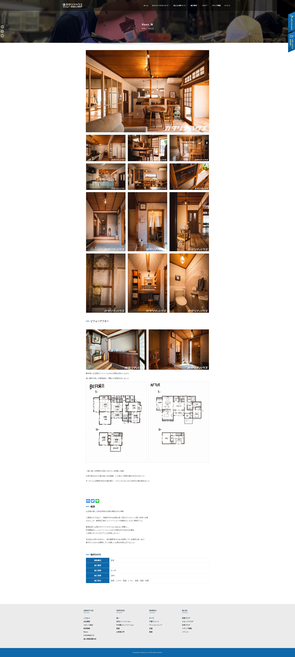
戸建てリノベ (154, 621)
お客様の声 (120, 632)
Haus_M (150, 28)
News (86, 632)
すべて (151, 618)
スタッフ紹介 (88, 625)
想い (118, 618)
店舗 (150, 628)
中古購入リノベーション (125, 625)
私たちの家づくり (180, 5)
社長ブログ (186, 625)
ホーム (146, 5)
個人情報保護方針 (90, 639)
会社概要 (87, 621)
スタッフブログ (187, 621)
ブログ (204, 5)
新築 (118, 628)
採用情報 (87, 628)
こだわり (87, 618)
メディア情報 (216, 5)
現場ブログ (186, 618)
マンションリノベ (155, 625)
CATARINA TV (89, 635)
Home (143, 28)
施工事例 (194, 5)
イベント (227, 5)
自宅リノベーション (123, 621)
